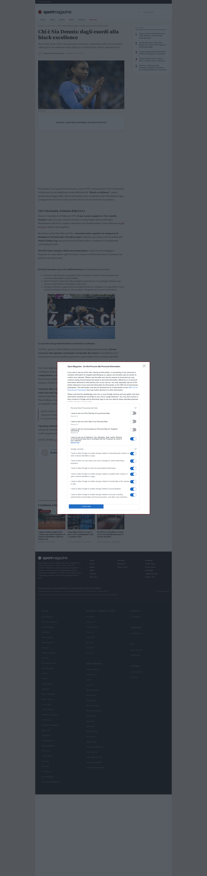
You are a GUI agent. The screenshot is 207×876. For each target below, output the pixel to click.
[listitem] (103, 408)
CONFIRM (86, 506)
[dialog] (103, 438)
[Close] (145, 366)
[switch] (133, 413)
